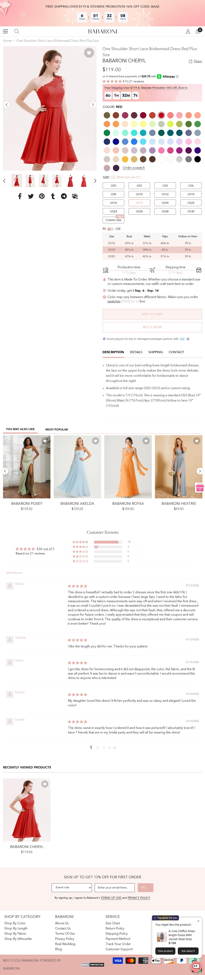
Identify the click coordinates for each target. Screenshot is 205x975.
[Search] (16, 31)
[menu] (5, 31)
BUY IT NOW (152, 327)
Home (7, 41)
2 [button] (97, 747)
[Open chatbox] (196, 966)
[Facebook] (20, 196)
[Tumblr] (53, 196)
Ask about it (188, 950)
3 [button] (104, 747)
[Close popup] (198, 921)
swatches (114, 301)
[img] (77, 586)
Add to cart (152, 314)
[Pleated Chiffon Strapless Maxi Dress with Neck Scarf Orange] (128, 466)
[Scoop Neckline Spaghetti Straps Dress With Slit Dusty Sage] (26, 466)
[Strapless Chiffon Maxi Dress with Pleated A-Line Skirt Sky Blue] (77, 466)
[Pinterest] (42, 196)
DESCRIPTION (113, 352)
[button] (6, 104)
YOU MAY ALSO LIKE (20, 429)
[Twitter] (31, 196)
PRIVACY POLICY (139, 898)
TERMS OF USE (111, 898)
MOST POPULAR (56, 429)
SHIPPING (155, 352)
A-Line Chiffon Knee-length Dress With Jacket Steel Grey (182, 935)
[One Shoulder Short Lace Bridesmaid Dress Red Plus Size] (26, 810)
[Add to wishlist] (89, 53)
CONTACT (176, 352)
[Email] (75, 196)
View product (165, 950)
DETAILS (136, 352)
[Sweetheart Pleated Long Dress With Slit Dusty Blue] (178, 466)
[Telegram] (64, 196)
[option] (49, 108)
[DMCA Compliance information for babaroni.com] (92, 964)
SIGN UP (147, 887)
